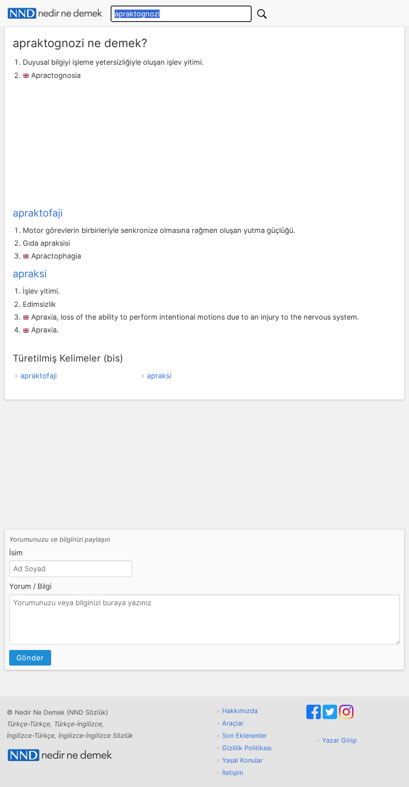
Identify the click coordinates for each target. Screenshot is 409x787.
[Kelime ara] (262, 14)
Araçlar (233, 723)
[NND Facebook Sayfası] (314, 717)
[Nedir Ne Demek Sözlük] (55, 13)
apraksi (30, 274)
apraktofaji (38, 213)
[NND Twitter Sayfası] (331, 717)
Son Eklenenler (244, 735)
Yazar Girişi (339, 740)
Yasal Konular (242, 760)
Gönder (30, 658)
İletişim (232, 773)
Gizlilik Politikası (247, 748)
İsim (16, 553)
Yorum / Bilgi (30, 586)
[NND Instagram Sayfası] (346, 717)
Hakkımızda (240, 711)
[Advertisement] (204, 142)
